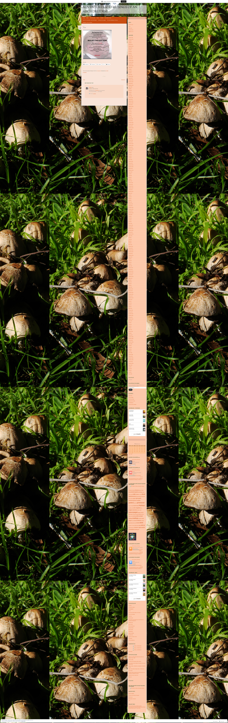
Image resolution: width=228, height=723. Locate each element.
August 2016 (130, 214)
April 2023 (130, 72)
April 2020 (130, 136)
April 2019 (130, 157)
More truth (123, 79)
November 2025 (131, 39)
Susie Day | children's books (133, 636)
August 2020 (130, 129)
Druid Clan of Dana (131, 399)
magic (130, 510)
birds (130, 492)
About (87, 17)
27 (129, 452)
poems (140, 514)
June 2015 (130, 239)
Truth (83, 79)
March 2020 (130, 138)
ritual (132, 520)
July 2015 (130, 237)
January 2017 (131, 205)
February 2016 (131, 225)
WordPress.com (131, 31)
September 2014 (131, 255)
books (132, 492)
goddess (131, 503)
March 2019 (130, 159)
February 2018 (131, 182)
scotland (142, 520)
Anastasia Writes (131, 627)
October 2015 (131, 232)
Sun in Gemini (131, 624)
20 (129, 451)
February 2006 (131, 354)
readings (135, 518)
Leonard (101, 17)
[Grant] (144, 426)
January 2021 (131, 120)
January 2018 (131, 184)
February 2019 (131, 161)
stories (138, 522)
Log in (129, 26)
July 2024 (130, 49)
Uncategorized (99, 70)
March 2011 (130, 329)
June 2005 (130, 368)
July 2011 (130, 322)
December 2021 (131, 101)
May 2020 (130, 134)
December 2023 (131, 60)
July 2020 (130, 131)
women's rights (137, 527)
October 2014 (131, 253)
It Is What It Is (97, 90)
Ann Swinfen (130, 638)
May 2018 (130, 177)
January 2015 (131, 248)
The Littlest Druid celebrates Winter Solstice (135, 661)
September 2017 (131, 191)
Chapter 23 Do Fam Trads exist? (133, 675)
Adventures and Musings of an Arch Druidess (110, 9)
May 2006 (130, 349)
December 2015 (131, 228)
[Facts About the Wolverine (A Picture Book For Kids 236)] (144, 591)
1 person (94, 93)
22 (134, 451)
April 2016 (130, 221)
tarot (141, 523)
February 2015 (131, 246)
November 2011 (131, 315)
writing (136, 529)
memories (134, 510)
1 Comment (85, 72)
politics (137, 516)
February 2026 (131, 37)
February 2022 (131, 97)
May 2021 (130, 113)
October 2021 (131, 104)
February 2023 (131, 76)
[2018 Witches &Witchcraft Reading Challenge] (137, 688)
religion (130, 520)
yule (138, 529)
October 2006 (131, 340)
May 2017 (130, 198)
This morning (130, 670)
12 (144, 448)
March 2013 (130, 287)
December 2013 (131, 271)
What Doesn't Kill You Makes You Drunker (135, 612)
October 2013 (131, 274)
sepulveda (130, 522)
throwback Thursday (132, 525)
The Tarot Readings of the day (112, 20)
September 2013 (131, 276)
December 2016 (131, 207)
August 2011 (130, 320)
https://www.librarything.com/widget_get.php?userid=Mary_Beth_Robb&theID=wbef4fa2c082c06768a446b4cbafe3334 (137, 707)
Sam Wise (130, 605)
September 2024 (131, 46)
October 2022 (131, 83)
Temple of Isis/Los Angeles (132, 404)
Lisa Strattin (131, 580)
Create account (131, 24)
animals (130, 490)
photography (134, 514)
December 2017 (131, 186)
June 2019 (130, 154)
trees (137, 525)
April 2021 (130, 115)
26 (144, 451)
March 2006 (130, 352)
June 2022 (130, 90)
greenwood (140, 503)
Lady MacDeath (131, 410)
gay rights (135, 498)
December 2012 (131, 292)
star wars (134, 522)
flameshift (143, 496)
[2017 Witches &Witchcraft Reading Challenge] (137, 486)
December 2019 (131, 143)
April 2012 (130, 306)
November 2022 (131, 81)
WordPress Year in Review (87, 22)
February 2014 (131, 267)
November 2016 (131, 209)
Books (98, 17)
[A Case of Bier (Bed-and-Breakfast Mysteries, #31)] (144, 417)
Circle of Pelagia (131, 397)
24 (139, 451)
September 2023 (131, 65)
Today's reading (131, 659)
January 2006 (131, 356)
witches (133, 527)
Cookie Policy (23, 721)
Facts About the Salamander (133, 592)
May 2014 (130, 262)
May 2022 (130, 92)
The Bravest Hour (131, 428)
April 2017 (130, 200)
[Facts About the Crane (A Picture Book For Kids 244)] (144, 582)
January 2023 (131, 78)
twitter (140, 525)
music (138, 509)
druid (143, 494)
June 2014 (130, 260)
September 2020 (131, 127)
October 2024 (131, 44)
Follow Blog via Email (134, 383)
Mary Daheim (131, 411)
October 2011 (131, 317)
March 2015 (130, 244)
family (130, 496)
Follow (130, 389)
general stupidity (136, 500)
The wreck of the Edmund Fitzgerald (134, 695)
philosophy (130, 514)
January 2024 (131, 58)
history (137, 505)
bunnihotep (140, 492)
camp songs (131, 494)
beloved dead (141, 490)
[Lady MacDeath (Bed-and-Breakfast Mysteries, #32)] (144, 413)
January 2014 (131, 269)
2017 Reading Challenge (136, 559)
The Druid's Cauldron (132, 607)
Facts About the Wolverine (133, 588)
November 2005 (131, 359)
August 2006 (130, 343)
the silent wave (131, 622)
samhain (135, 520)
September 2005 (131, 363)
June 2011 (130, 324)
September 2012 (131, 297)
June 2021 (130, 111)
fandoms (134, 496)
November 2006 (131, 338)
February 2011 (131, 331)
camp (143, 492)
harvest (130, 505)
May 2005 (130, 370)
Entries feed (130, 28)
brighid (136, 492)
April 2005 (130, 372)
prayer (141, 516)
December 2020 (131, 122)
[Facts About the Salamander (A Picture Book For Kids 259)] (144, 595)
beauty (137, 490)
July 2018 (130, 173)
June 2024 (130, 51)
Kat (133, 461)
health (134, 505)
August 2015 (130, 235)
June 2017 (130, 196)
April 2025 (130, 42)
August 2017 (130, 193)
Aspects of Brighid (131, 693)
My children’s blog (108, 17)
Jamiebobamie (131, 631)
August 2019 (130, 150)
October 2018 (131, 168)
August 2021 (130, 108)
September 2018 (131, 170)
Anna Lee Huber (132, 429)
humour (142, 505)
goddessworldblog (131, 633)
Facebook (131, 680)
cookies (140, 494)
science (139, 520)
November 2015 (131, 230)
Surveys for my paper (102, 20)
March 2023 (130, 74)
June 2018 (130, 175)
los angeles (137, 508)
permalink (107, 70)
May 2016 (130, 219)
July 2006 (130, 345)
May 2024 (130, 53)
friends (130, 498)
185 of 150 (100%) (138, 475)
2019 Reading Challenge (136, 459)
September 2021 (131, 106)
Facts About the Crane (132, 579)
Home (84, 17)
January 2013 (131, 290)
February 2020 (131, 140)
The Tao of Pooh (131, 419)
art (132, 490)
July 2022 (130, 88)
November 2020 (131, 124)
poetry (134, 516)
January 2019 (131, 163)
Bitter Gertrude (131, 629)
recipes (142, 518)
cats (134, 494)
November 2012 (131, 294)
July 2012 (130, 301)
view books (141, 476)
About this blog (92, 17)
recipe (139, 518)
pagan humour (141, 512)
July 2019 (130, 152)
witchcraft (130, 527)
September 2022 (131, 85)
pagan (135, 512)
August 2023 (130, 67)
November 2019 (131, 145)
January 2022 (131, 99)
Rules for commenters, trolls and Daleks (90, 20)
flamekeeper (139, 496)
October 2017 (131, 189)
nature (131, 512)
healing (132, 505)
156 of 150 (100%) (138, 565)
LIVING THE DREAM (132, 614)
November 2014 (131, 251)
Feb (80, 27)
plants (137, 514)
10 (139, 448)
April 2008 (130, 333)
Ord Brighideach (131, 402)
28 (132, 452)
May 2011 (130, 326)
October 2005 (131, 361)
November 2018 (131, 166)
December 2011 (131, 313)
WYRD (130, 610)
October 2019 (131, 147)
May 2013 (130, 283)
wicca (143, 525)
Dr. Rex (90, 87)
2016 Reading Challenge (136, 545)
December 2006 (131, 336)
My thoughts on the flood (132, 698)
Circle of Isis (130, 395)
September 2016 (131, 212)
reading (130, 518)
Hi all (129, 700)
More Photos (130, 651)
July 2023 (130, 69)
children (137, 494)
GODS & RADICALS (132, 640)
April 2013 (130, 285)
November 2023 (131, 62)
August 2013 (130, 278)
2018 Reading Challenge (136, 469)
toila (135, 525)
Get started (123, 1)
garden (132, 498)
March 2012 (130, 308)
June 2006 (130, 347)
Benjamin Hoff (132, 420)
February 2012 (131, 310)
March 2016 (130, 223)
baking (134, 490)
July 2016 (130, 216)
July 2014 (130, 258)
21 (132, 451)
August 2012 (130, 299)
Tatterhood (130, 616)
